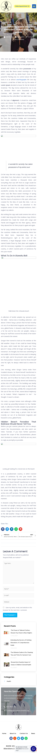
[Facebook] (11, 738)
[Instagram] (14, 738)
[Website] (18, 602)
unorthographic (21, 80)
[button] (22, 6)
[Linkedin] (22, 738)
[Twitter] (18, 738)
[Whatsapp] (26, 738)
